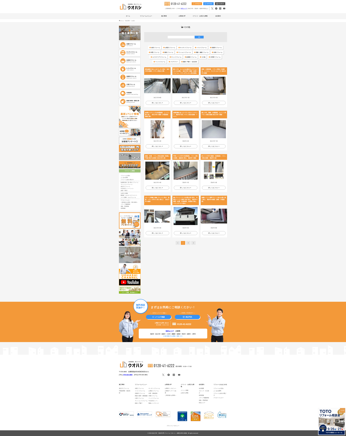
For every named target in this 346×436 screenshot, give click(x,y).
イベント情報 (184, 390)
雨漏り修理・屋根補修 (141, 395)
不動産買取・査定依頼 (124, 392)
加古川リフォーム (125, 186)
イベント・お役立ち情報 (200, 16)
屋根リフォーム (168, 52)
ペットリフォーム (160, 61)
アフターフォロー (125, 200)
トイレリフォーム (201, 47)
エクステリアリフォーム (159, 57)
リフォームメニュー (146, 16)
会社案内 (218, 16)
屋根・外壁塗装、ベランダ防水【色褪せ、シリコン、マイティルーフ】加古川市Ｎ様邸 (214, 71)
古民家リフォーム (215, 57)
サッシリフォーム (176, 57)
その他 (203, 57)
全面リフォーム (155, 47)
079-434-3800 (127, 375)
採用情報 (123, 208)
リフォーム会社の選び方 (127, 179)
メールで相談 (160, 317)
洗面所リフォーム (216, 47)
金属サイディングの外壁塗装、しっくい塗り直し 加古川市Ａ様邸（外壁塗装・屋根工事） (157, 114)
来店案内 (221, 3)
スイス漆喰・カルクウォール (128, 197)
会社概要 (201, 388)
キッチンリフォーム (185, 47)
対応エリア (184, 8)
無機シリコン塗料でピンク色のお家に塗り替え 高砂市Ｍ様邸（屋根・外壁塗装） (214, 199)
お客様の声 (182, 16)
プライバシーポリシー (173, 425)
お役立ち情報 (124, 193)
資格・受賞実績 (125, 206)
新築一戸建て (124, 190)
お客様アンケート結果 (170, 392)
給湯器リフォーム (191, 57)
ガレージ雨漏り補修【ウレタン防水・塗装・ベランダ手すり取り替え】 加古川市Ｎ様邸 (157, 199)
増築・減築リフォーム (202, 52)
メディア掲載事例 (125, 204)
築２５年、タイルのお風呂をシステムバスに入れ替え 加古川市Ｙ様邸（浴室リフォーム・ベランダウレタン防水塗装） (185, 71)
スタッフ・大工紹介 (204, 392)
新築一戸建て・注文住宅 (190, 61)
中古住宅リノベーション (127, 188)
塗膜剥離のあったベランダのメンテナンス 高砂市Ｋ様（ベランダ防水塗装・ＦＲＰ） (185, 114)
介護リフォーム (139, 398)
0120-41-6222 (184, 324)
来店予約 (189, 317)
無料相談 (209, 3)
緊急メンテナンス (154, 403)
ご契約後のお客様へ (170, 395)
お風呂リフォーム (170, 47)
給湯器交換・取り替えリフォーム (129, 182)
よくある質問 (124, 177)
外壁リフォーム (154, 52)
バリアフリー (174, 61)
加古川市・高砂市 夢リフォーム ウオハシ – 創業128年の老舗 (169, 433)
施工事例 (164, 16)
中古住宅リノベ (153, 400)
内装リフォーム (217, 52)
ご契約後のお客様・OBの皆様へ (129, 202)
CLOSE (342, 410)
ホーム (128, 16)
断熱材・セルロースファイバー (129, 195)
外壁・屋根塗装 (153, 393)
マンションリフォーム (184, 52)
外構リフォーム (153, 395)
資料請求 (198, 3)
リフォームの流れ (125, 175)
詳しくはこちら (157, 102)
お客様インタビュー (170, 388)
